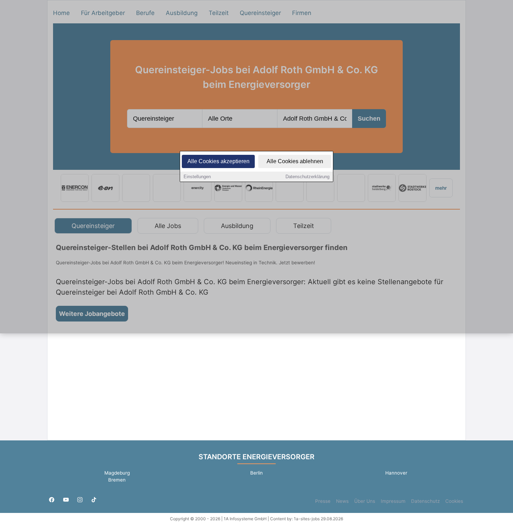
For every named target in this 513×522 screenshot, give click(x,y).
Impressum (393, 501)
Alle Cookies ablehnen (295, 161)
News (342, 501)
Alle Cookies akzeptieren (218, 161)
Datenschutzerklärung (307, 176)
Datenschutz (425, 501)
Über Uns (364, 501)
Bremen (117, 480)
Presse (322, 501)
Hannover (396, 473)
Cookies (454, 501)
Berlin (256, 473)
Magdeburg (117, 473)
